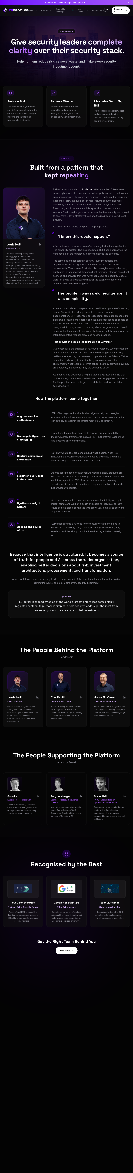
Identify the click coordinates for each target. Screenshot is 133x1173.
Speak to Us (118, 10)
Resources (97, 10)
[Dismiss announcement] (128, 2)
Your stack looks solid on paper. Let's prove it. (64, 2)
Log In (106, 10)
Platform (45, 10)
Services (31, 10)
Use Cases (80, 10)
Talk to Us (65, 950)
